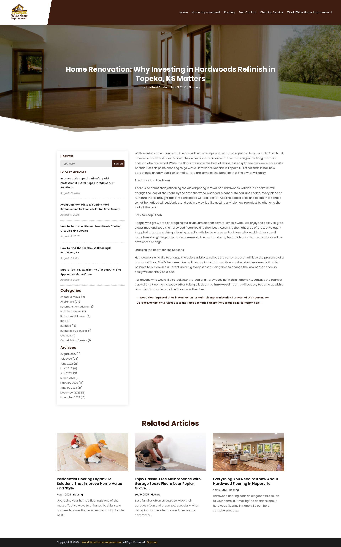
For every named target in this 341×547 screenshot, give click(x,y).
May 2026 (66, 368)
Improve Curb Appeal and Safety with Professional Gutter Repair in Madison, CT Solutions (87, 183)
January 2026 (68, 388)
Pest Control (247, 12)
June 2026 (66, 363)
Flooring (194, 87)
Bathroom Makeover (73, 316)
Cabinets (66, 335)
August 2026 (68, 354)
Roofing (229, 12)
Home (183, 12)
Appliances (67, 301)
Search (118, 163)
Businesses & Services (73, 331)
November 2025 (70, 397)
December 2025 (70, 392)
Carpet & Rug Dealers (73, 340)
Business (65, 326)
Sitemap (152, 542)
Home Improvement (206, 12)
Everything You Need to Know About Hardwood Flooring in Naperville (245, 481)
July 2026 (66, 358)
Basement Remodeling (74, 306)
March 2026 (67, 378)
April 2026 (66, 373)
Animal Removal (70, 297)
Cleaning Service (271, 12)
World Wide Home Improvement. (102, 542)
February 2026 (69, 383)
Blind (63, 321)
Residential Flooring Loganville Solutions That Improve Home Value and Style (89, 483)
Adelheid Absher (157, 87)
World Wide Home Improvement (309, 12)
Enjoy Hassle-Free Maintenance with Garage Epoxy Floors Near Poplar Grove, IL (168, 483)
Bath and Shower (70, 311)
